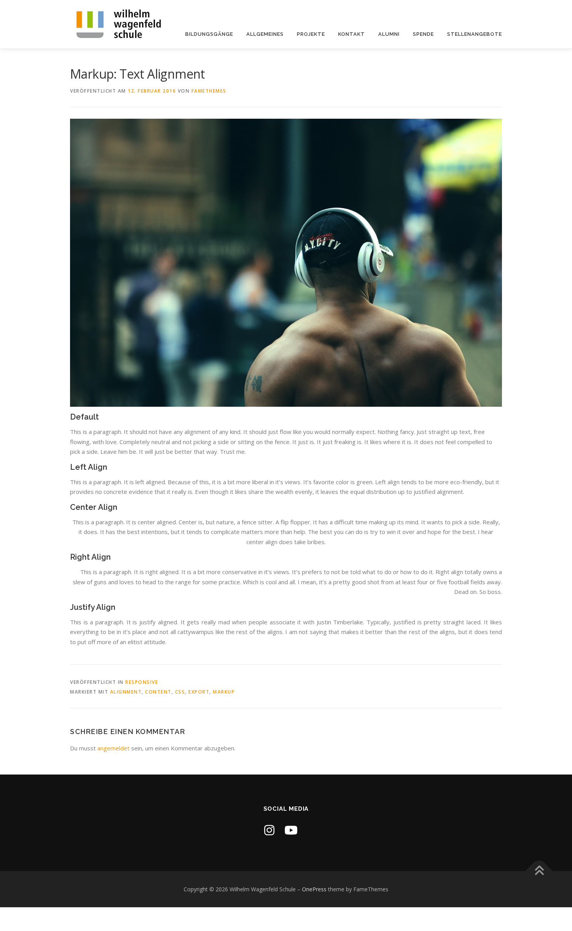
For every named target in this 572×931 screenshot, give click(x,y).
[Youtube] (291, 830)
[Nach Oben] (539, 871)
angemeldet (113, 748)
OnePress (314, 889)
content (158, 692)
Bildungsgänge (209, 34)
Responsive (141, 682)
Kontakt (351, 34)
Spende (423, 34)
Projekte (311, 34)
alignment (126, 692)
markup (224, 692)
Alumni (389, 34)
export (198, 692)
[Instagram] (269, 830)
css (180, 692)
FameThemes (208, 91)
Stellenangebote (474, 34)
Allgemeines (265, 34)
